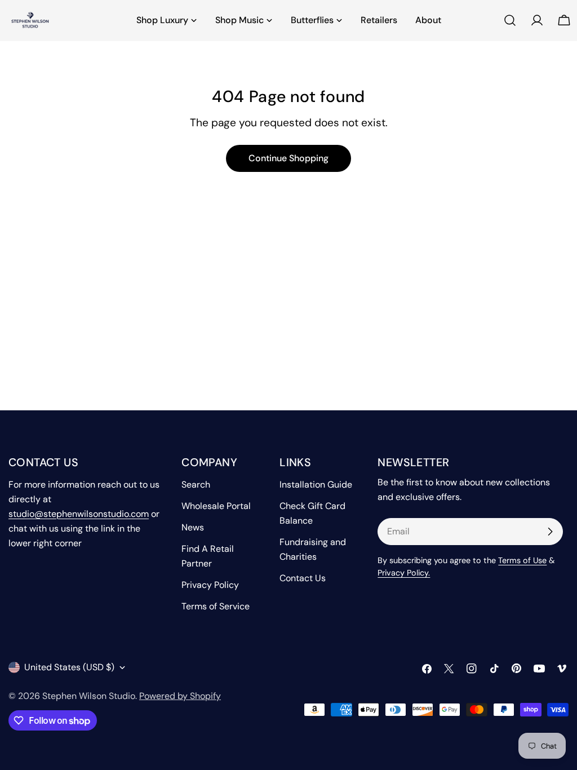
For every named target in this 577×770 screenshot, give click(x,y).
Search (195, 484)
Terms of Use (522, 560)
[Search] (510, 20)
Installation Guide (315, 484)
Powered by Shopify (180, 696)
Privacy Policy (210, 585)
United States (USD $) (69, 667)
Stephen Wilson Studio (88, 696)
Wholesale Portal (216, 506)
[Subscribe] (550, 531)
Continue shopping (288, 158)
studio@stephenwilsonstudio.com (78, 514)
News (192, 527)
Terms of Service (215, 606)
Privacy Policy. (404, 573)
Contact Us (302, 578)
